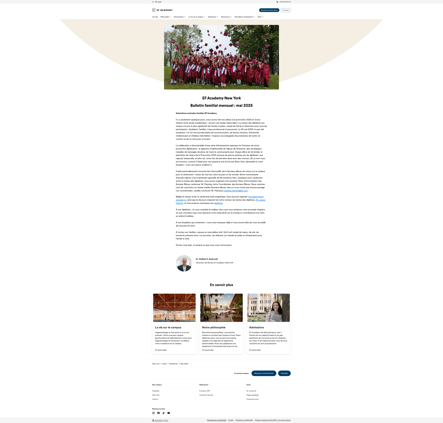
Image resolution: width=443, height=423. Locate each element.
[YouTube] (169, 413)
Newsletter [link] (173, 364)
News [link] (164, 364)
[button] (263, 373)
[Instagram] (153, 413)
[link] (162, 10)
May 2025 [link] (184, 364)
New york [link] (156, 364)
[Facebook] (158, 413)
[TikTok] (163, 413)
